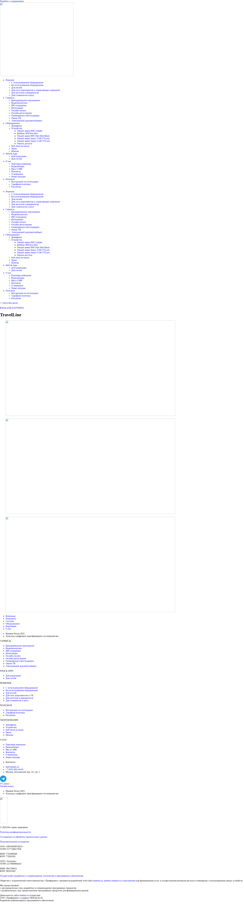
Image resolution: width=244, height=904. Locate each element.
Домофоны (16, 126)
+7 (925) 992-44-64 (9, 303)
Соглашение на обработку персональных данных (23, 837)
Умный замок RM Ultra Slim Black (33, 136)
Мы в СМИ (16, 169)
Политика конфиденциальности (15, 832)
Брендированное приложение (25, 100)
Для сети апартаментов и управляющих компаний (35, 90)
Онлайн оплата (18, 110)
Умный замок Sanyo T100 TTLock (33, 138)
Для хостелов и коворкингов (25, 92)
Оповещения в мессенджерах (25, 115)
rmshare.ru (98, 880)
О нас (8, 161)
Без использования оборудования (27, 85)
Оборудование (13, 123)
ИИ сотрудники (19, 105)
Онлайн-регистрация (21, 113)
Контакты (16, 171)
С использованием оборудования (27, 82)
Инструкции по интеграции (24, 181)
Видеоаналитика (19, 103)
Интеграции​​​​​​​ (17, 108)
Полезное (10, 179)
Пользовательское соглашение (14, 841)
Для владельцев (18, 156)
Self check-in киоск (20, 146)
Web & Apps (11, 153)
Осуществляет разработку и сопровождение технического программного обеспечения (41, 876)
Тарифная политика (20, 184)
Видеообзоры (17, 166)
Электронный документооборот (26, 120)
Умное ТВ (16, 118)
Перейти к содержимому (12, 1)
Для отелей (16, 87)
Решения (10, 80)
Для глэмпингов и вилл (22, 95)
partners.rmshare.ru (112, 880)
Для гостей (16, 159)
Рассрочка (16, 187)
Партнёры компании (21, 164)
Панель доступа (24, 143)
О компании (17, 174)
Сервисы (10, 98)
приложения (129, 880)
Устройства (16, 128)
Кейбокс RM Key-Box (27, 133)
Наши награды (18, 176)
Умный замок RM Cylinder (29, 131)
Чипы (14, 148)
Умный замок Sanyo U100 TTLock (33, 141)
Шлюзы (15, 151)
